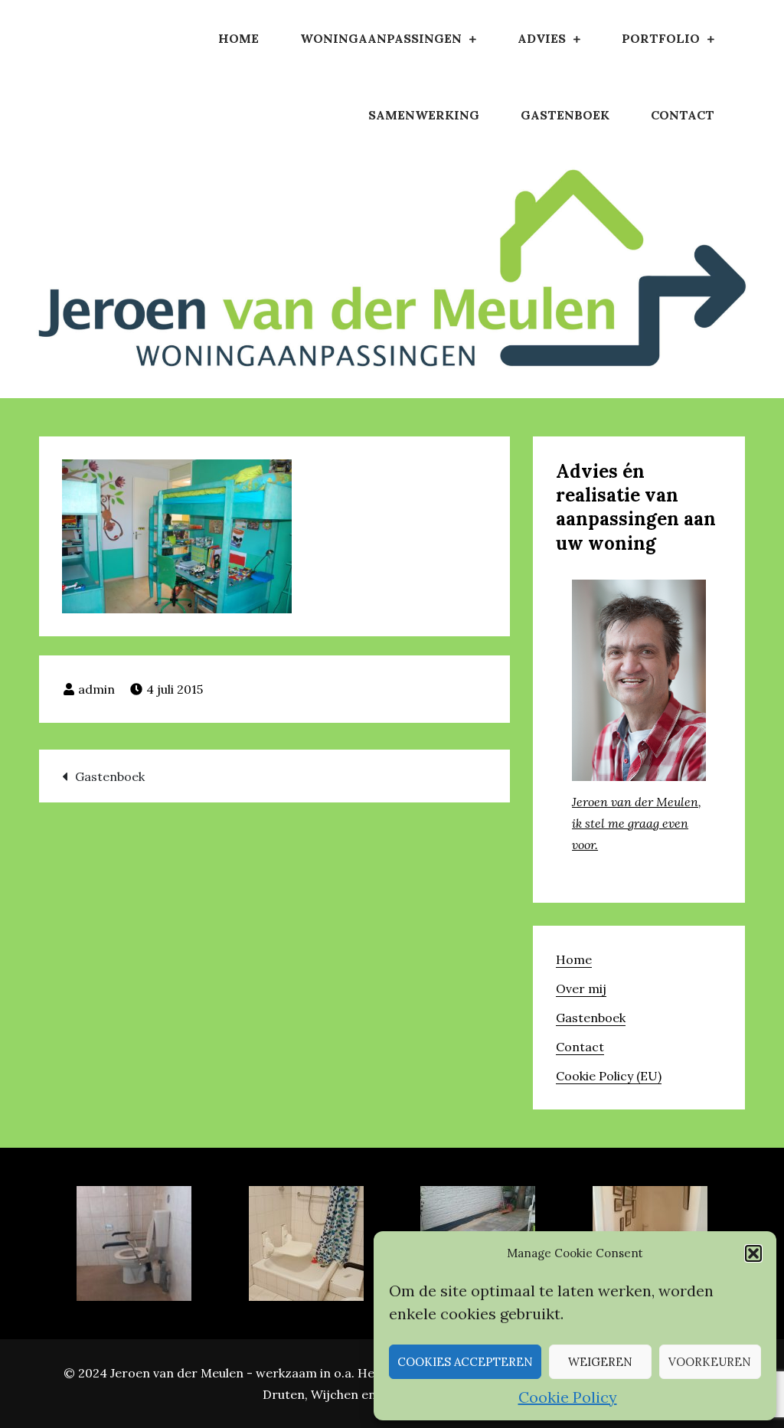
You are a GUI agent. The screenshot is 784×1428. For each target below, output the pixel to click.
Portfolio (661, 38)
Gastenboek (565, 115)
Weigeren (600, 1361)
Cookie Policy (567, 1397)
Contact (682, 115)
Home (238, 38)
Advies (542, 38)
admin (96, 689)
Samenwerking (423, 115)
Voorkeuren (709, 1361)
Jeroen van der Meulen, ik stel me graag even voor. (636, 823)
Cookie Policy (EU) (609, 1075)
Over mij (581, 988)
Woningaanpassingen (381, 38)
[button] (753, 1253)
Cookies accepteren (465, 1361)
